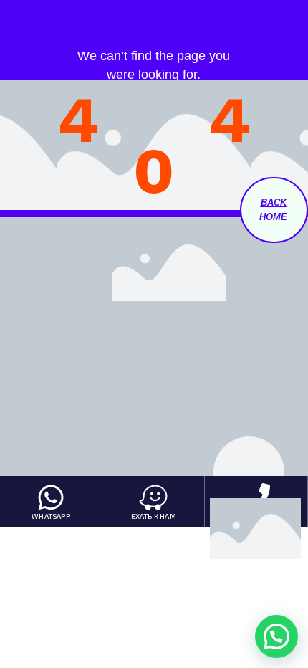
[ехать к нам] (153, 497)
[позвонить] (255, 497)
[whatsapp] (51, 497)
